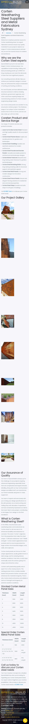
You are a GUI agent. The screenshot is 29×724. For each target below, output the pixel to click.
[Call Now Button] (25, 720)
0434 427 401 (8, 715)
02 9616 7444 (8, 191)
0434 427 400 (10, 713)
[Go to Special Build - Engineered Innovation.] (3, 33)
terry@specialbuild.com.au (12, 717)
